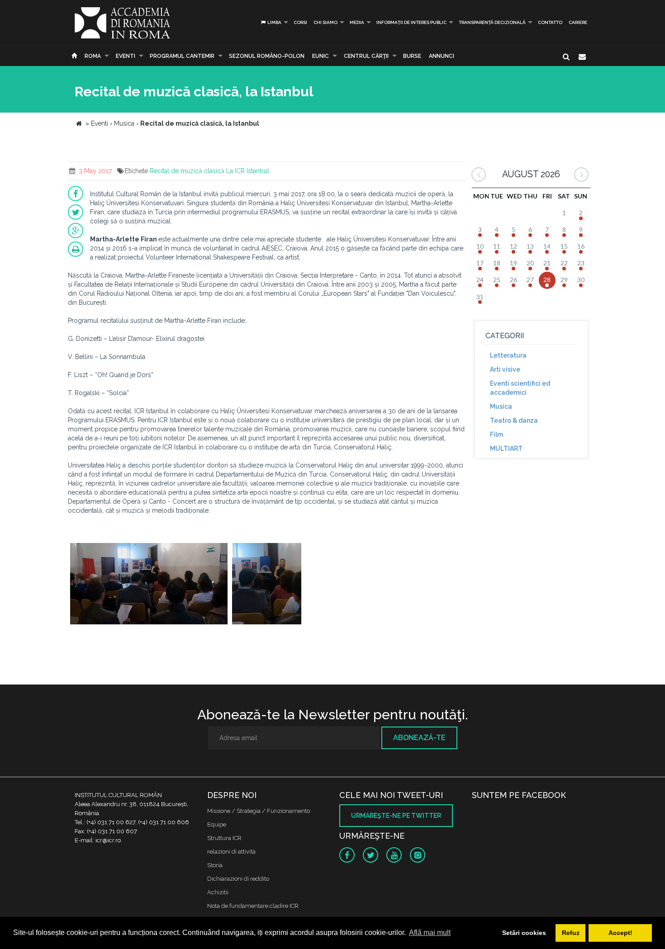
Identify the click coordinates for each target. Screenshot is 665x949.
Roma (93, 56)
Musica (501, 406)
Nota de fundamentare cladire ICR (253, 905)
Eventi (125, 56)
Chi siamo (325, 22)
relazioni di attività (231, 851)
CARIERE (578, 22)
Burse (412, 56)
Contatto (550, 22)
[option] (149, 585)
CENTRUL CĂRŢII (366, 56)
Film (496, 434)
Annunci (441, 56)
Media (357, 22)
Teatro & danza (514, 420)
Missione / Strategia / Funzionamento (258, 810)
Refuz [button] (571, 932)
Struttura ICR (224, 838)
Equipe (216, 824)
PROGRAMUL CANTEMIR (182, 56)
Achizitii (217, 892)
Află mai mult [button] (430, 932)
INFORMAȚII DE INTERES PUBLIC (411, 22)
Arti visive (505, 369)
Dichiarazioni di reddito (238, 878)
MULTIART (506, 448)
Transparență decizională (492, 22)
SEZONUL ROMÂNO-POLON (266, 56)
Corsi (300, 22)
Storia (215, 865)
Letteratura (508, 355)
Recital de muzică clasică (187, 171)
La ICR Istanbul (247, 171)
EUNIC (320, 56)
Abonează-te (419, 737)
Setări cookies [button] (524, 932)
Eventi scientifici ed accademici (520, 388)
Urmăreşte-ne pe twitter (396, 815)
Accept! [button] (620, 932)
